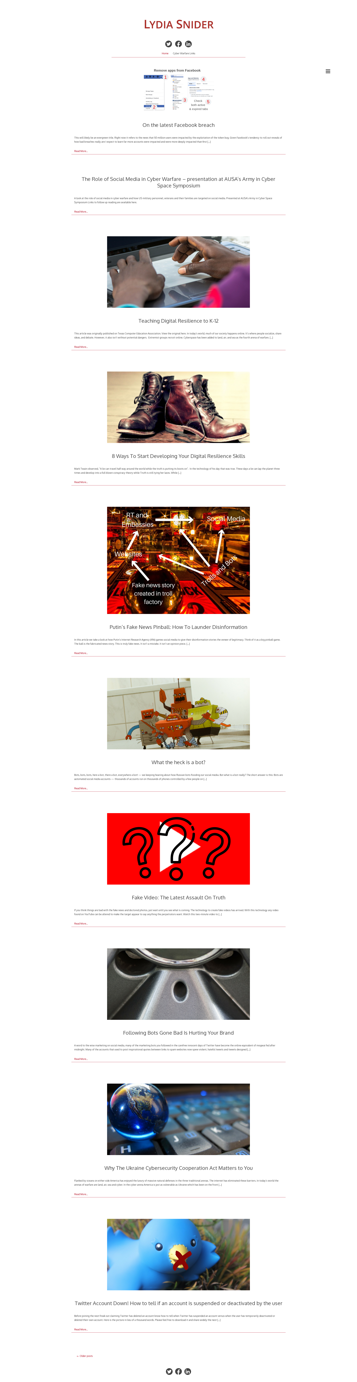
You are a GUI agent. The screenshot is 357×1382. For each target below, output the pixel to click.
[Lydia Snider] (178, 35)
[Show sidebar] (328, 71)
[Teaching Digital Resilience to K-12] (178, 272)
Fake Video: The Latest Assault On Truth (178, 897)
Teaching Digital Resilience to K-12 (178, 320)
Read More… (81, 151)
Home (165, 53)
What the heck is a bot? (178, 762)
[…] (209, 141)
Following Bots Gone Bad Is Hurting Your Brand (178, 1032)
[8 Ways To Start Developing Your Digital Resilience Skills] (178, 408)
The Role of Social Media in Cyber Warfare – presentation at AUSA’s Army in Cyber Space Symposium (178, 182)
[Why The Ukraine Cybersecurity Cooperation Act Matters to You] (178, 1120)
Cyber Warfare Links (184, 53)
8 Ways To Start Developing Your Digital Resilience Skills (178, 456)
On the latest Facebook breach (178, 125)
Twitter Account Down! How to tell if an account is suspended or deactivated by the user (178, 1303)
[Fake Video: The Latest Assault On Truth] (178, 849)
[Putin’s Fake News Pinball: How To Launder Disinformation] (178, 561)
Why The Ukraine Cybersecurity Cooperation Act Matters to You (178, 1168)
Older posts (86, 1355)
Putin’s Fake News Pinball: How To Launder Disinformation (178, 627)
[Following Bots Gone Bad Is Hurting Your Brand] (178, 984)
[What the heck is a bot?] (178, 714)
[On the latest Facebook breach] (178, 90)
